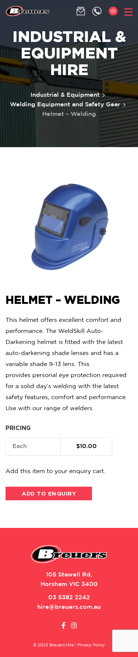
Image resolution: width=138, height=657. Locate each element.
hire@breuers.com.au (69, 607)
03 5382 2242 (69, 597)
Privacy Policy (91, 645)
